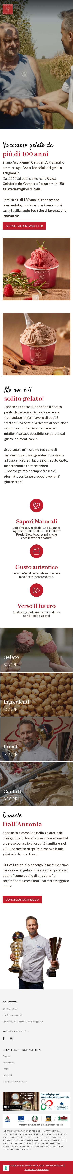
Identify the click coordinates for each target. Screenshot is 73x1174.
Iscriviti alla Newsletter (15, 1081)
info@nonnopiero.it (13, 1015)
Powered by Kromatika (37, 1169)
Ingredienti (8, 1062)
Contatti (7, 1075)
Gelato (6, 1056)
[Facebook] (3, 1039)
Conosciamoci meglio (22, 899)
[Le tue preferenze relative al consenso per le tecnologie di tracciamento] (6, 1168)
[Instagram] (11, 1039)
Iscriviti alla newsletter (24, 225)
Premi (6, 1068)
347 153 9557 (10, 1008)
